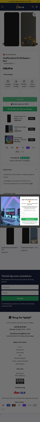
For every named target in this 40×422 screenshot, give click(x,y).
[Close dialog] (38, 198)
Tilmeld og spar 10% (29, 219)
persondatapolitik (24, 222)
